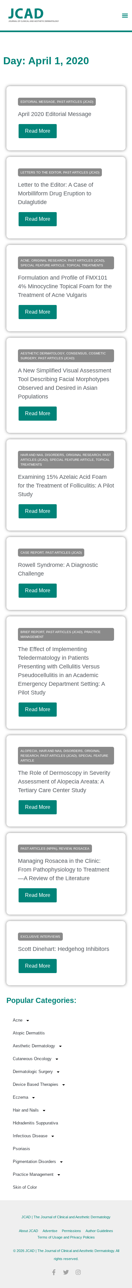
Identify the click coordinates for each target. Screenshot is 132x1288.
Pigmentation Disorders (34, 1161)
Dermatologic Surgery (33, 1071)
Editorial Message (38, 101)
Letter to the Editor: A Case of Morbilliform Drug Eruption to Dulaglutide (55, 193)
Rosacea (81, 848)
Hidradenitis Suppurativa (35, 1123)
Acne (25, 260)
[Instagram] (78, 1272)
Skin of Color (25, 1187)
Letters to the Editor (41, 172)
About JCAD (28, 1231)
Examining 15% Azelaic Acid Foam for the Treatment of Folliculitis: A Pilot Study (66, 485)
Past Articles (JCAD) (75, 101)
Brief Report (32, 632)
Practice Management (33, 1174)
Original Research (48, 260)
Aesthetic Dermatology (42, 353)
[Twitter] (66, 1272)
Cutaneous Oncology (32, 1058)
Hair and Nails (26, 1110)
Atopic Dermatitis (29, 1033)
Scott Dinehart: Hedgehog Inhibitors (63, 949)
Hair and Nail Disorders (42, 455)
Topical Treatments (85, 265)
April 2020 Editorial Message (54, 114)
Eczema (20, 1097)
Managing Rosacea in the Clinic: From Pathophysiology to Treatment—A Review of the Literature (63, 869)
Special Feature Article (43, 265)
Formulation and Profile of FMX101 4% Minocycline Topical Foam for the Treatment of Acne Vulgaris (65, 286)
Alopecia (29, 751)
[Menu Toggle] (125, 15)
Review (65, 848)
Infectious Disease (30, 1135)
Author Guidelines (99, 1231)
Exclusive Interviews (40, 936)
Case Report (32, 552)
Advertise (50, 1231)
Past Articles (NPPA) (39, 848)
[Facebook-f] (54, 1272)
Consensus (76, 353)
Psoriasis (21, 1148)
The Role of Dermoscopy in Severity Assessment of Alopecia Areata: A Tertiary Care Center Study (64, 781)
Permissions (71, 1231)
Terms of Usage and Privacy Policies (66, 1237)
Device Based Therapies (35, 1084)
